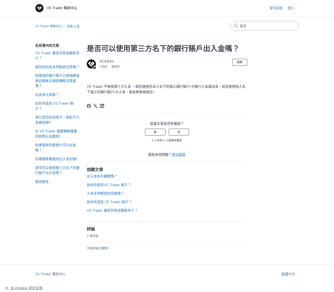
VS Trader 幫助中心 (48, 26)
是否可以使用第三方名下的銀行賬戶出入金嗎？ (57, 170)
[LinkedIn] (102, 106)
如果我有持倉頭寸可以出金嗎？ (55, 147)
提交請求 (276, 8)
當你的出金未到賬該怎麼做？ (57, 67)
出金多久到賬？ (47, 94)
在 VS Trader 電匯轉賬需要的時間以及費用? (56, 133)
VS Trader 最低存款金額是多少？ (57, 55)
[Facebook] (89, 106)
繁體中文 (289, 274)
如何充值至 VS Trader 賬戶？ (54, 106)
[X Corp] (95, 106)
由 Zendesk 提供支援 (26, 288)
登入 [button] (291, 8)
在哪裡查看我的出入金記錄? (56, 159)
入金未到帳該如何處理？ (105, 193)
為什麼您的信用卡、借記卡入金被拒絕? (57, 120)
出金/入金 (73, 26)
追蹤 (239, 62)
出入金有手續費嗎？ (102, 176)
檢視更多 (42, 181)
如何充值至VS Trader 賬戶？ (109, 185)
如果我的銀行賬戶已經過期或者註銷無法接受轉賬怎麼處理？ (57, 80)
